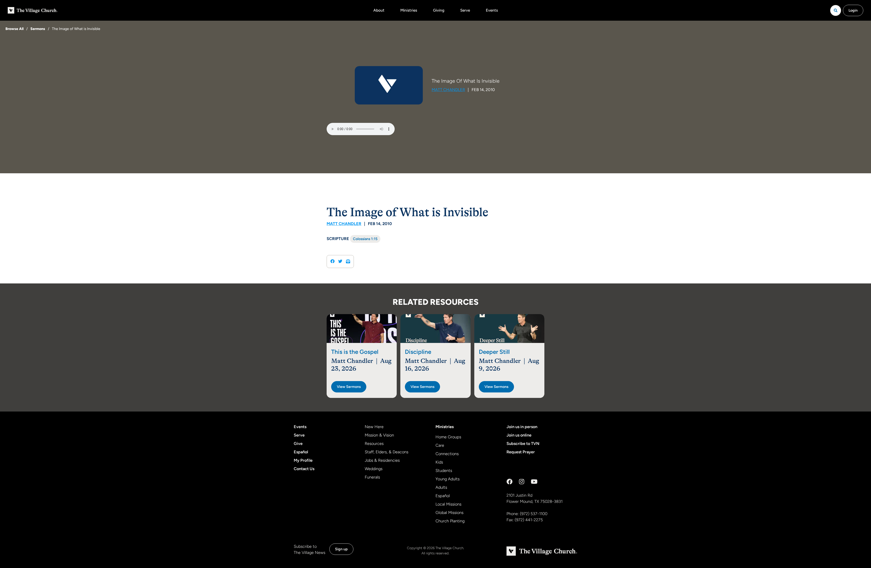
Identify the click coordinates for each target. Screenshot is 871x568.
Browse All (14, 29)
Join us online (518, 435)
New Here (374, 426)
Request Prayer (520, 451)
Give (298, 443)
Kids (439, 462)
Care (440, 445)
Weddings (373, 468)
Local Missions (448, 504)
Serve (465, 10)
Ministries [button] (408, 10)
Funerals (372, 477)
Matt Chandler (448, 89)
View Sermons (349, 386)
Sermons (37, 29)
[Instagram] (521, 481)
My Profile (303, 460)
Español (301, 451)
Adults (441, 487)
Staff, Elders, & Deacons (386, 451)
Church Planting (450, 520)
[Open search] (835, 10)
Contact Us (304, 468)
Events (492, 10)
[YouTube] (534, 481)
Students (444, 470)
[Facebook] (509, 481)
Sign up (341, 549)
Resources (374, 443)
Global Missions (449, 512)
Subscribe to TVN (522, 443)
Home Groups (448, 436)
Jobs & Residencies (382, 460)
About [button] (378, 10)
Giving (438, 10)
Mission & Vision (379, 435)
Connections (447, 453)
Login (853, 10)
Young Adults (448, 478)
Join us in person (521, 426)
